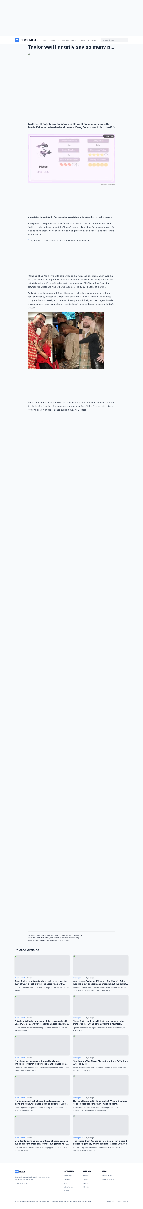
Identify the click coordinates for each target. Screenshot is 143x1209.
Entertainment (68, 1187)
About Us (86, 1176)
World (52, 40)
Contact (85, 1179)
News (45, 40)
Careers (85, 1183)
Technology (68, 1176)
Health (82, 40)
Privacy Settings (122, 1201)
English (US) (110, 1201)
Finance (66, 1191)
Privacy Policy (107, 1176)
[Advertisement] (71, 18)
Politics (74, 40)
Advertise (86, 1187)
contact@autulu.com (22, 1183)
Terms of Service (108, 1179)
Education (92, 40)
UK (58, 40)
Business (65, 40)
